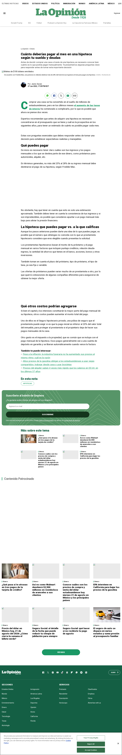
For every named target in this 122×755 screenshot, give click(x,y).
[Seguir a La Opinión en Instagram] (52, 672)
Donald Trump (16, 23)
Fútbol (39, 23)
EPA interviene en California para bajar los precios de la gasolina (90, 456)
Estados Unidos (40, 3)
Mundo (82, 3)
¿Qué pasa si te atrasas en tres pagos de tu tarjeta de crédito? (48, 440)
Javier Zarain (36, 84)
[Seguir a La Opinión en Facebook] (43, 672)
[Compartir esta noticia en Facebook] (54, 95)
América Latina (96, 3)
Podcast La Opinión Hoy (57, 23)
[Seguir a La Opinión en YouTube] (57, 672)
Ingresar (117, 13)
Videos (25, 3)
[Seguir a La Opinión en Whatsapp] (76, 672)
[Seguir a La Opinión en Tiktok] (62, 672)
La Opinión (24, 49)
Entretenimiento (8, 703)
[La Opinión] (61, 13)
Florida (33, 721)
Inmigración (69, 3)
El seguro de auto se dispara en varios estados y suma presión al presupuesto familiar (106, 632)
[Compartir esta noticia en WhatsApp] (47, 95)
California (34, 716)
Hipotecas (27, 383)
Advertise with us (94, 703)
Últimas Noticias (10, 3)
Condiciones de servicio (72, 420)
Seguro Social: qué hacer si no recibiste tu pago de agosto (76, 631)
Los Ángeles (35, 698)
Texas (4, 721)
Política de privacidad (46, 420)
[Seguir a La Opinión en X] (48, 672)
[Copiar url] (74, 95)
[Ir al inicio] (11, 672)
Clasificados (92, 689)
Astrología (6, 725)
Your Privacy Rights (91, 738)
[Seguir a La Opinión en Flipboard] (71, 672)
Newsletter (63, 694)
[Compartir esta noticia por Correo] (68, 95)
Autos (32, 712)
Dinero (32, 49)
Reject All (90, 744)
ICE (29, 23)
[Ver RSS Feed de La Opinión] (86, 672)
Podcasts (62, 689)
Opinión (33, 707)
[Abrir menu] (4, 13)
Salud (4, 712)
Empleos (91, 694)
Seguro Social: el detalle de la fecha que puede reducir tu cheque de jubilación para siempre (45, 632)
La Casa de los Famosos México (84, 23)
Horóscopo (63, 703)
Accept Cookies (91, 750)
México (111, 3)
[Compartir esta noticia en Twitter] (61, 95)
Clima (90, 698)
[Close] (118, 743)
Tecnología (6, 716)
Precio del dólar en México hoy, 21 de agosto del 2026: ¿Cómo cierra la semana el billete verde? (15, 633)
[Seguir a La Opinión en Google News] (67, 672)
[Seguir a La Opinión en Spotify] (81, 672)
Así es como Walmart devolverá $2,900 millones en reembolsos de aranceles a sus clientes (90, 442)
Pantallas (107, 23)
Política (55, 3)
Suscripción (63, 698)
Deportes (33, 703)
